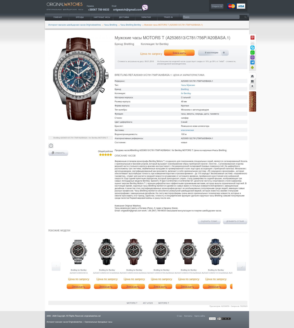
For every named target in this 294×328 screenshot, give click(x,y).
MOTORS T (132, 302)
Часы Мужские (188, 85)
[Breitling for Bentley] (252, 86)
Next (241, 266)
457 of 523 (148, 302)
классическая (187, 130)
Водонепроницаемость (126, 134)
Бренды (80, 17)
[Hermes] (252, 110)
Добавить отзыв (235, 221)
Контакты (188, 315)
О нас (179, 315)
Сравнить (60, 153)
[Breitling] (252, 81)
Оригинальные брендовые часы (98, 321)
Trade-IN (168, 17)
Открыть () (217, 6)
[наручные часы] (67, 6)
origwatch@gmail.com (127, 9)
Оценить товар (209, 221)
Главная (57, 17)
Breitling (185, 89)
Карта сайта (199, 315)
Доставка (124, 17)
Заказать (179, 53)
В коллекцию (211, 52)
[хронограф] (50, 147)
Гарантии (146, 17)
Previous (56, 266)
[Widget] (252, 67)
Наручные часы (102, 17)
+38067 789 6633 (98, 9)
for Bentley (186, 93)
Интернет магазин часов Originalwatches (64, 321)
